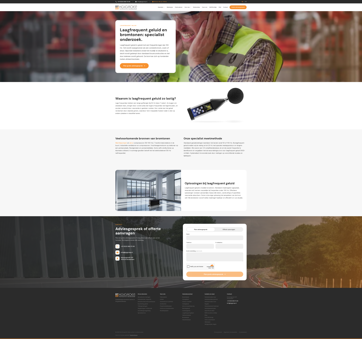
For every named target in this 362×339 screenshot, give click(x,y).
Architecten (163, 304)
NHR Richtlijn (213, 7)
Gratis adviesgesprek (238, 7)
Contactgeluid (186, 310)
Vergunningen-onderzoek (145, 308)
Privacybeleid (218, 332)
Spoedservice (142, 313)
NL (242, 1)
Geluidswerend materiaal (212, 306)
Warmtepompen (121, 143)
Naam (187, 234)
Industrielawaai (186, 319)
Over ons (204, 7)
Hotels (162, 299)
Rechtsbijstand (164, 310)
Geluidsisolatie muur (210, 297)
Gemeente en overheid (166, 301)
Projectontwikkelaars (166, 306)
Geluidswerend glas (210, 308)
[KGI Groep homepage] (126, 7)
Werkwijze (170, 7)
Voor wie (187, 7)
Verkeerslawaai (186, 315)
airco (131, 143)
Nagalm (207, 304)
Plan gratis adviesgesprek (133, 66)
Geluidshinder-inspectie (144, 299)
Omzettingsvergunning (144, 310)
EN (246, 1)
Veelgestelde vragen (210, 324)
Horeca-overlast (186, 301)
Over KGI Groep (209, 317)
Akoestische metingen (144, 297)
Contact (225, 7)
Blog (206, 315)
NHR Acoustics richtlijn (211, 313)
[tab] (201, 229)
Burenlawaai (185, 297)
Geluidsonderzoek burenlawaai (146, 301)
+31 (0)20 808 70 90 (123, 1)
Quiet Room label (209, 310)
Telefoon (188, 242)
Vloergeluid (185, 299)
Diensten (160, 7)
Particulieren (178, 7)
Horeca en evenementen (167, 308)
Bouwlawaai (185, 317)
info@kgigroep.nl (142, 1)
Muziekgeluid (186, 308)
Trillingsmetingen (142, 306)
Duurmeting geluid (143, 304)
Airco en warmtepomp (188, 306)
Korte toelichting (194, 251)
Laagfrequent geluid (188, 313)
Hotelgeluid (185, 304)
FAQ (220, 7)
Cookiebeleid (243, 332)
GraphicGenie (133, 335)
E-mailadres (219, 242)
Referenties (196, 7)
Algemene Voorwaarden (230, 332)
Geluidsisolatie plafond (211, 299)
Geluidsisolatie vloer (210, 301)
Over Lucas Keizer (210, 319)
